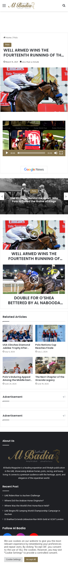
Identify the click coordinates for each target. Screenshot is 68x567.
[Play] (7, 153)
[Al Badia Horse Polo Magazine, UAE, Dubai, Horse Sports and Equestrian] (21, 5)
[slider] (31, 153)
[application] (34, 138)
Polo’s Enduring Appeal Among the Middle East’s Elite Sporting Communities (18, 381)
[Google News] (34, 169)
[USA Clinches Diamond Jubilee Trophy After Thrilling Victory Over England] (18, 333)
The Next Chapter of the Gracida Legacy (49, 378)
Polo (15, 37)
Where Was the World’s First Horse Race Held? (26, 506)
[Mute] (55, 153)
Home (8, 37)
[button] (34, 138)
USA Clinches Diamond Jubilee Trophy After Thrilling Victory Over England (16, 349)
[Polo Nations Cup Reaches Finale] (50, 333)
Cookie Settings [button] (13, 559)
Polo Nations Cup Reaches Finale (45, 346)
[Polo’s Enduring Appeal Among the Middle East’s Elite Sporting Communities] (18, 365)
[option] (34, 196)
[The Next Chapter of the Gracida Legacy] (50, 365)
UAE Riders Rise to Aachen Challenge (22, 495)
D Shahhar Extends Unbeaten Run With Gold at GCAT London (34, 519)
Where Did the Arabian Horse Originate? (24, 500)
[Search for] (64, 7)
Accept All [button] (31, 559)
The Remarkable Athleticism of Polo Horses (34, 199)
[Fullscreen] (61, 153)
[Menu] (4, 7)
